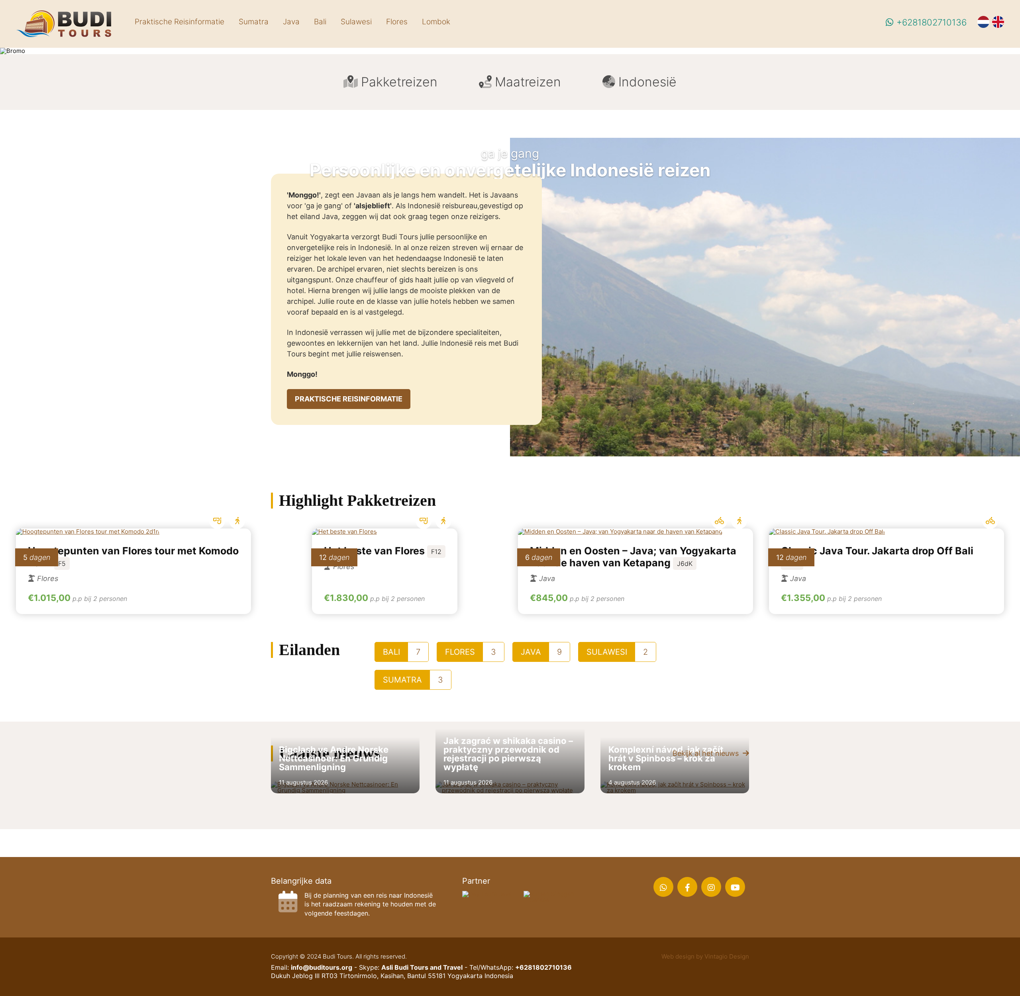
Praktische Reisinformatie (179, 21)
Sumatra (254, 21)
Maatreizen (528, 82)
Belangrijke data (301, 881)
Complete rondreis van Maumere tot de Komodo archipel (384, 595)
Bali (320, 21)
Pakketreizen (399, 82)
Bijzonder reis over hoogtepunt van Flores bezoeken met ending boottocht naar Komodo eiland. (134, 636)
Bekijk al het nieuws (707, 753)
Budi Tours (64, 24)
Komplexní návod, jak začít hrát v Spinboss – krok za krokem (666, 758)
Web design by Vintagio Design (705, 956)
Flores (397, 21)
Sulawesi (356, 21)
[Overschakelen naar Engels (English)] (1002, 24)
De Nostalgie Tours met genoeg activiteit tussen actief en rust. (886, 636)
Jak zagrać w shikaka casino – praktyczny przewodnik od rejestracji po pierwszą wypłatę (508, 754)
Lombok (436, 21)
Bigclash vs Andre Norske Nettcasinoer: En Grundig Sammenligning (333, 758)
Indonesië (647, 82)
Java (291, 21)
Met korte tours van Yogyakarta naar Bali (635, 636)
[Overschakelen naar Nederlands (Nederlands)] (987, 24)
